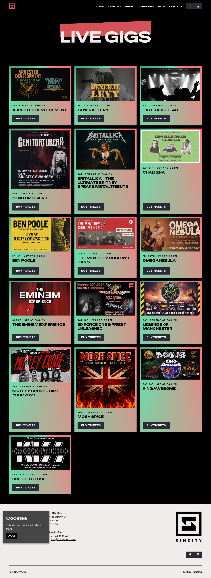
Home (100, 6)
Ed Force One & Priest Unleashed (102, 326)
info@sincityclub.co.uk (63, 539)
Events (113, 6)
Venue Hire (146, 6)
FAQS (161, 6)
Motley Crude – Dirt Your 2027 (35, 393)
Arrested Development (39, 110)
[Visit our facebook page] (190, 6)
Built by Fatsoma (192, 571)
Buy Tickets (26, 118)
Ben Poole (23, 260)
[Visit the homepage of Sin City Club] (12, 6)
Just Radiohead (160, 110)
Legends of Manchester (157, 326)
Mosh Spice (91, 417)
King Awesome (159, 388)
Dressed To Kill (30, 479)
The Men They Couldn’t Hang (104, 260)
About (130, 6)
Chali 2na (154, 172)
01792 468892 (59, 535)
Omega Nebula (159, 260)
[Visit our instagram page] (198, 6)
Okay (12, 535)
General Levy (93, 110)
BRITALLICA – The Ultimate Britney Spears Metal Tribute (103, 182)
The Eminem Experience (38, 324)
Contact (175, 6)
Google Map (55, 532)
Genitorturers (29, 198)
